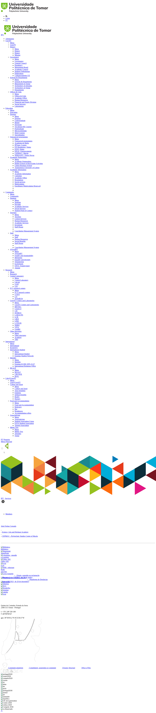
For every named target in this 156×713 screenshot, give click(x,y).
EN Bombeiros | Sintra (23, 147)
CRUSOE (18, 374)
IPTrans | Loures (20, 145)
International (10, 342)
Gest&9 (17, 329)
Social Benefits (20, 241)
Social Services (20, 104)
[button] (2, 711)
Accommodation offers (23, 413)
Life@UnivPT (10, 378)
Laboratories (19, 106)
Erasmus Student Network (24, 356)
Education (9, 108)
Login (7, 18)
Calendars (18, 176)
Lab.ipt (17, 282)
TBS (16, 339)
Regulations (19, 180)
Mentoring (18, 258)
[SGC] (3, 586)
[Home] (25, 12)
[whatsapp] (24, 672)
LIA (16, 286)
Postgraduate (19, 129)
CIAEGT (18, 309)
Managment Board (21, 67)
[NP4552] (5, 584)
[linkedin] (16, 672)
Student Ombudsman (22, 71)
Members (8, 514)
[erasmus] (5, 590)
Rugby (17, 397)
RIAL (17, 376)
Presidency (18, 65)
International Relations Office (25, 366)
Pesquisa (7, 440)
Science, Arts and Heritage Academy (15, 532)
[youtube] (11, 672)
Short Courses (20, 133)
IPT (2, 35)
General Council (20, 63)
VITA (17, 327)
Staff (11, 233)
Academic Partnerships (18, 157)
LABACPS (19, 315)
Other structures (15, 331)
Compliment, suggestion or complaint (42, 668)
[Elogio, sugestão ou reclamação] (7, 574)
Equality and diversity (22, 260)
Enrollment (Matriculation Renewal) (28, 186)
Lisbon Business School (23, 166)
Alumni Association (22, 425)
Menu (12, 43)
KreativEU (14, 348)
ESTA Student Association (24, 423)
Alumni (17, 268)
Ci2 (16, 297)
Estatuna (18, 393)
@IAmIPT (14, 249)
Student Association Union (24, 421)
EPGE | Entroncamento (23, 151)
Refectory (18, 407)
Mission (17, 55)
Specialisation (20, 135)
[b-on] (3, 594)
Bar (16, 409)
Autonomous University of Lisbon (27, 168)
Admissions (9, 39)
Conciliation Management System (27, 231)
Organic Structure (68, 668)
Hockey (17, 399)
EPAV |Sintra (19, 149)
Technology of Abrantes (23, 86)
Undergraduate (20, 121)
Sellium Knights (20, 395)
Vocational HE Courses (23, 127)
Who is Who (86, 668)
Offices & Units (15, 92)
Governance (14, 57)
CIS (16, 311)
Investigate (18, 225)
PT (6, 20)
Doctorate (18, 125)
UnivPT (8, 41)
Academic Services (21, 206)
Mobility (13, 358)
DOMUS (18, 313)
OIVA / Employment (22, 266)
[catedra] (4, 592)
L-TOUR (18, 323)
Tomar (17, 436)
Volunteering (19, 262)
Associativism (15, 415)
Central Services (20, 219)
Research (8, 270)
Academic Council (21, 69)
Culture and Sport (16, 384)
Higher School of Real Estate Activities (29, 163)
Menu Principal (6, 442)
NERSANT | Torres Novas (24, 155)
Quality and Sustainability (24, 256)
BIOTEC (18, 307)
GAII (17, 284)
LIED (17, 319)
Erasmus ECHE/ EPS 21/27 (25, 364)
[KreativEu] (5, 588)
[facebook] (3, 672)
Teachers (13, 213)
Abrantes (18, 434)
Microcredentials (21, 131)
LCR (16, 317)
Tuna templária (20, 391)
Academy (18, 337)
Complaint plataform (15, 668)
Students (13, 198)
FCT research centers (17, 288)
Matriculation (19, 184)
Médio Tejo (14, 427)
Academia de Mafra (22, 143)
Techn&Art (19, 299)
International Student (17, 350)
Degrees (13, 114)
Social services (20, 182)
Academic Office (21, 98)
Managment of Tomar (22, 84)
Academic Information (18, 170)
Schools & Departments (18, 78)
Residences (19, 411)
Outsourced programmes (19, 137)
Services (8, 498)
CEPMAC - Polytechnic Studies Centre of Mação (20, 536)
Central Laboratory (17, 276)
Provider (18, 204)
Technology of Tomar (22, 88)
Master (17, 123)
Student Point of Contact (23, 211)
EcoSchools (19, 264)
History (12, 47)
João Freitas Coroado (8, 526)
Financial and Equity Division (25, 102)
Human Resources (21, 100)
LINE (17, 321)
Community (9, 192)
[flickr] (20, 672)
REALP (13, 368)
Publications (19, 73)
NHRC (17, 325)
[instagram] (7, 672)
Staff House (19, 227)
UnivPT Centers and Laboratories (22, 301)
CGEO (17, 294)
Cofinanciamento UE (22, 76)
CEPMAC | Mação (21, 153)
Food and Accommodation (19, 401)
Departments (19, 90)
